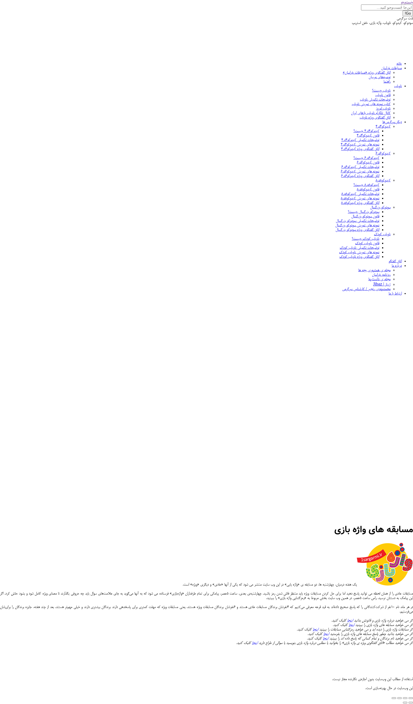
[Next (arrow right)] (405, 702)
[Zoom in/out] (394, 698)
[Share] (405, 698)
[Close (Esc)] (411, 698)
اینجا (350, 620)
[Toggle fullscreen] (399, 698)
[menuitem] (399, 63)
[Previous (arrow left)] (411, 702)
